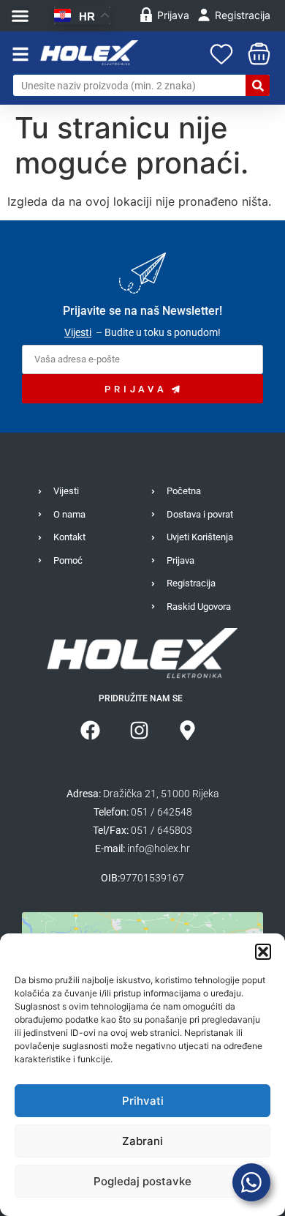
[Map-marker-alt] (187, 730)
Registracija (242, 15)
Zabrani (142, 1141)
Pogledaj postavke (142, 1181)
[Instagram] (139, 730)
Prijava (173, 15)
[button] (263, 951)
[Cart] (255, 53)
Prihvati (143, 1101)
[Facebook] (90, 730)
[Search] (258, 85)
